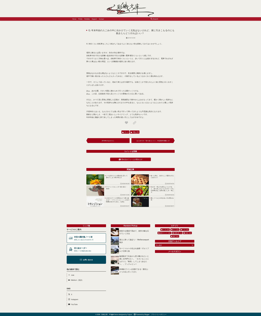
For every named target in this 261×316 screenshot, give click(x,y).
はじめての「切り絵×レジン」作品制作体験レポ (153, 141)
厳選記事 (178, 233)
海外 (176, 236)
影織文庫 (104, 314)
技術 (188, 233)
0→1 (126, 132)
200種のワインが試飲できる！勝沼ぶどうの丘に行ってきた (133, 270)
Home (74, 19)
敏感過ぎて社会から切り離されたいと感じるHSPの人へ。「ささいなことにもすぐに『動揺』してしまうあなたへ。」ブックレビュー (134, 260)
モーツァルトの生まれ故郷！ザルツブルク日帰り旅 (134, 249)
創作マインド (165, 233)
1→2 (185, 229)
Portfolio (87, 19)
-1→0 (166, 229)
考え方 (136, 132)
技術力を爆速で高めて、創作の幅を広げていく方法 (134, 232)
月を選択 (159, 245)
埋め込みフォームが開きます (132, 159)
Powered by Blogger (142, 314)
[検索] (151, 19)
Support (94, 19)
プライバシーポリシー (158, 314)
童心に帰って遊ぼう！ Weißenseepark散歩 (134, 240)
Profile (80, 19)
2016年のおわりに (108, 141)
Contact (101, 19)
